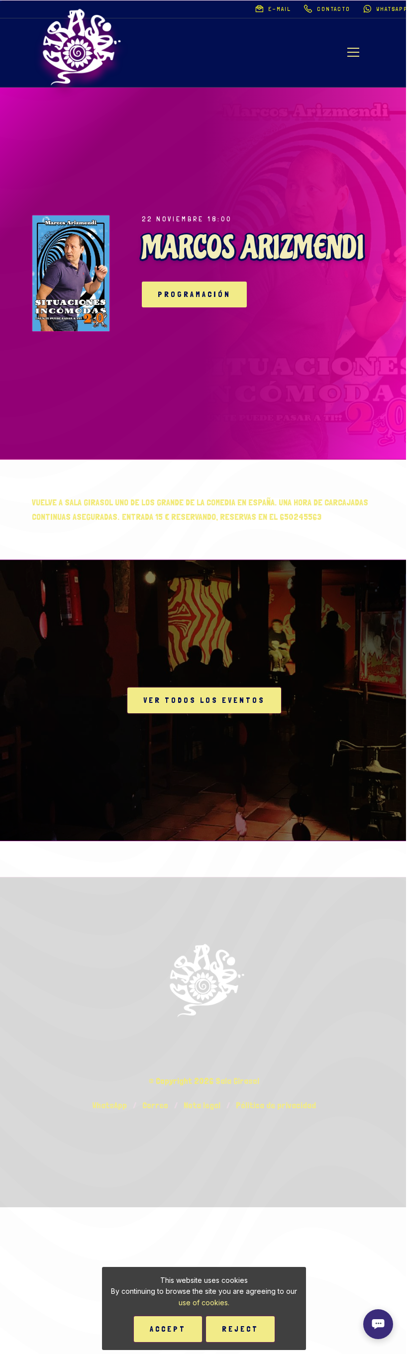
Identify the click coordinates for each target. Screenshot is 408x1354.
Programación (194, 294)
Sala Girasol (237, 1080)
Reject (240, 1329)
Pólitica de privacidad (276, 1105)
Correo (155, 1105)
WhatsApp (109, 1105)
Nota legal (202, 1105)
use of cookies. (204, 1302)
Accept (168, 1329)
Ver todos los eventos (204, 700)
